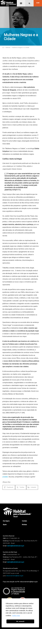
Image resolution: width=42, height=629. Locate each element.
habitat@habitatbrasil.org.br (15, 562)
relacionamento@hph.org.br (14, 575)
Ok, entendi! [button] (20, 621)
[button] (21, 3)
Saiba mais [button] (16, 615)
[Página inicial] (3, 47)
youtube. (5, 477)
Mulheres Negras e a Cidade (20, 47)
